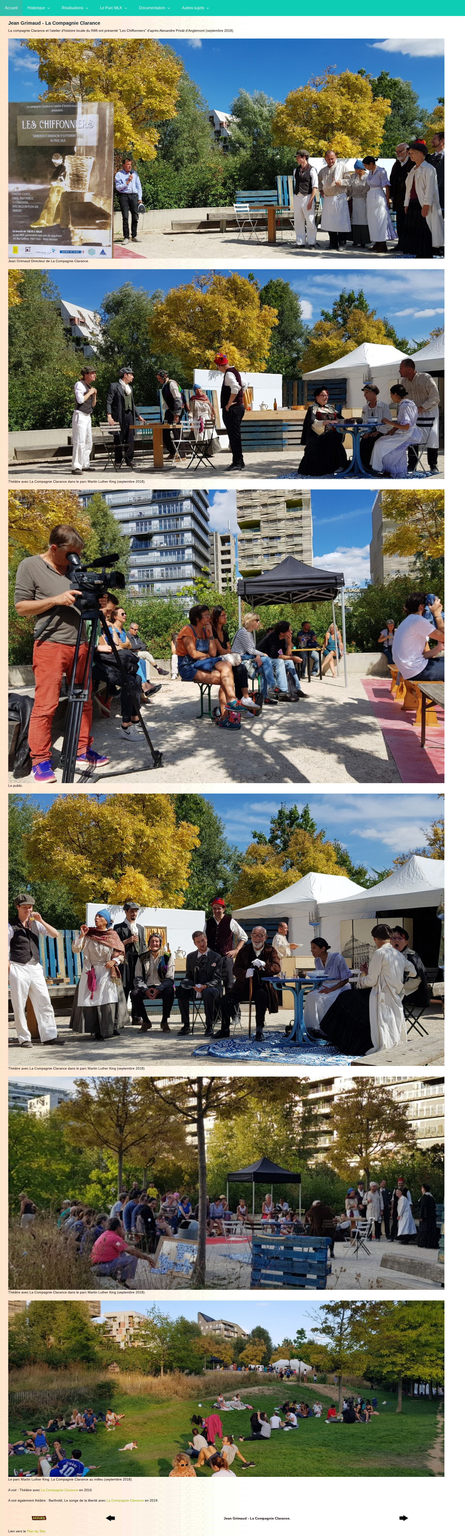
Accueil (11, 8)
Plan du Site (36, 1531)
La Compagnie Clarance (59, 1490)
